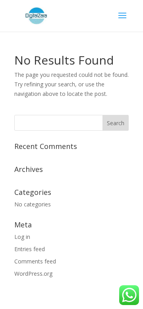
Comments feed (35, 261)
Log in (22, 236)
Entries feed (29, 249)
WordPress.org (33, 273)
